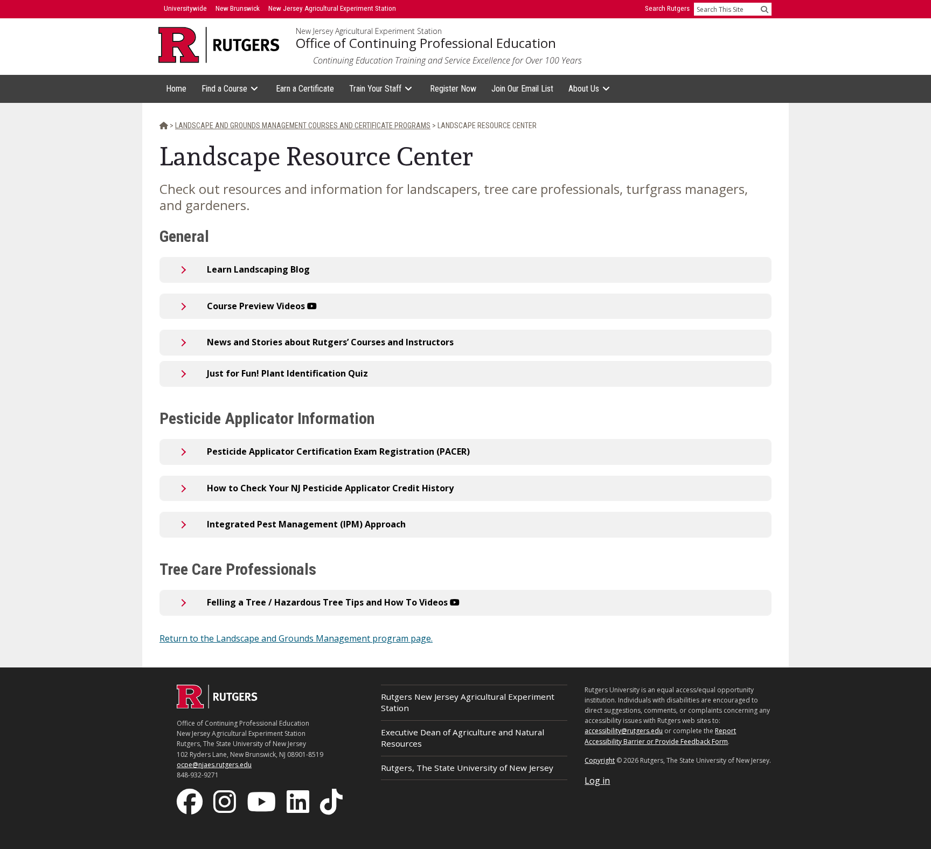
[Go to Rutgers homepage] (217, 705)
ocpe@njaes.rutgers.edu (214, 764)
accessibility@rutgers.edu (624, 730)
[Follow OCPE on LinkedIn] (299, 801)
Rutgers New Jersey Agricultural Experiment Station (467, 702)
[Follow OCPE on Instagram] (225, 801)
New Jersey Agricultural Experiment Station (369, 31)
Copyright (600, 760)
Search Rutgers (667, 8)
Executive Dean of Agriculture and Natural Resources (462, 738)
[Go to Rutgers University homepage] (219, 45)
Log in (597, 781)
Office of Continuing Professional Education (426, 43)
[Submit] (764, 9)
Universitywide (185, 8)
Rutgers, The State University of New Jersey (467, 767)
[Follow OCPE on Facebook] (191, 801)
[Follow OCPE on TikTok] (332, 801)
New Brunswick (238, 8)
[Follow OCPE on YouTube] (262, 801)
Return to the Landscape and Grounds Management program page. (296, 638)
